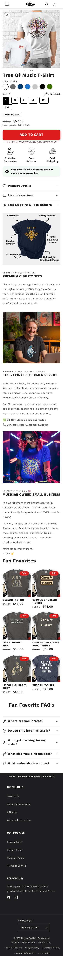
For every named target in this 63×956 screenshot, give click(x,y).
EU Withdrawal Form (19, 804)
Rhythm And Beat (29, 938)
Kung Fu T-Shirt (43, 685)
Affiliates (12, 812)
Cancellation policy (51, 948)
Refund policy (28, 942)
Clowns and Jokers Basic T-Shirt (45, 644)
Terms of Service (16, 866)
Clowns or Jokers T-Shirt (45, 601)
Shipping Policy (15, 858)
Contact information (25, 953)
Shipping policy (32, 948)
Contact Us (13, 796)
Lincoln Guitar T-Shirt (15, 687)
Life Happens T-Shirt (13, 644)
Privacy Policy (15, 842)
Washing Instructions (19, 820)
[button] (7, 4)
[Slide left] (25, 70)
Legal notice (44, 953)
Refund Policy (15, 850)
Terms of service (14, 948)
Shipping (6, 125)
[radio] (6, 87)
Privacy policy (44, 942)
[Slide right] (38, 70)
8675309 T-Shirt (13, 600)
